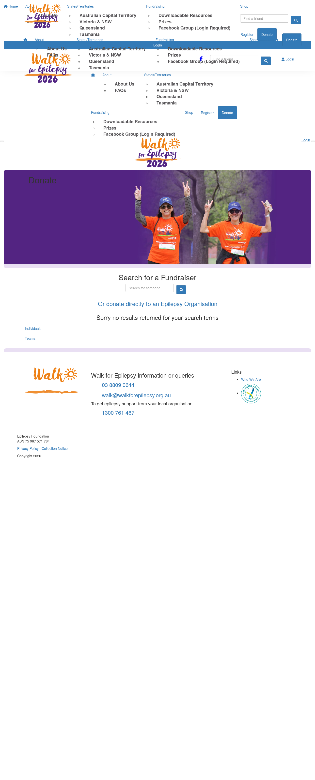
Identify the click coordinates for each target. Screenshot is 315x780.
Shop (254, 39)
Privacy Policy (28, 448)
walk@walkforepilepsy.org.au (135, 395)
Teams (30, 338)
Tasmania (99, 67)
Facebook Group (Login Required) (204, 61)
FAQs (52, 55)
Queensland (101, 61)
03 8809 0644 (117, 384)
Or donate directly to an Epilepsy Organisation (157, 303)
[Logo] (48, 16)
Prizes (174, 55)
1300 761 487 (117, 412)
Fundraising (165, 39)
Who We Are (251, 379)
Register (271, 39)
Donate (292, 39)
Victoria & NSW (105, 55)
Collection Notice (55, 448)
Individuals (33, 328)
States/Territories (90, 39)
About (39, 39)
